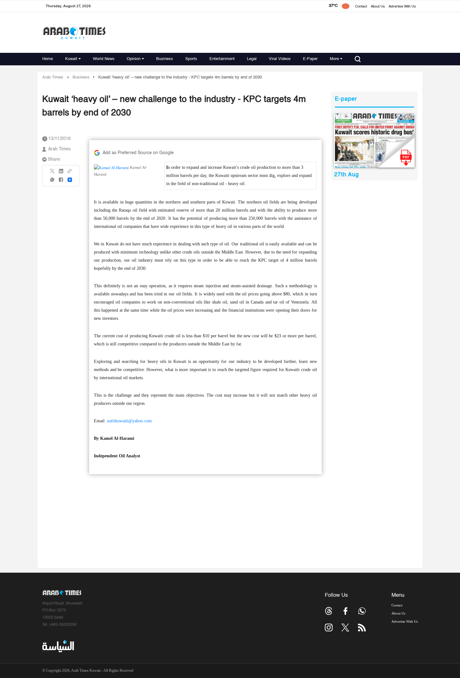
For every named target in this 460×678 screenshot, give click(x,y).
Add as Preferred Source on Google (138, 153)
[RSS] (362, 627)
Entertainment (222, 59)
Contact (361, 6)
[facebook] (61, 182)
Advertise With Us (402, 6)
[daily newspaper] (374, 140)
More (334, 59)
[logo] (74, 32)
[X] (52, 173)
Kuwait (71, 59)
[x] (345, 627)
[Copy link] (69, 173)
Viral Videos (280, 59)
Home (47, 59)
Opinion (134, 59)
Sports (191, 59)
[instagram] (329, 627)
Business (164, 59)
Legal (252, 59)
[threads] (329, 611)
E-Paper (310, 59)
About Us (378, 6)
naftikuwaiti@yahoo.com (129, 421)
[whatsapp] (52, 182)
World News (104, 59)
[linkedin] (61, 173)
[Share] (70, 180)
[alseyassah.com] (57, 646)
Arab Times (52, 77)
